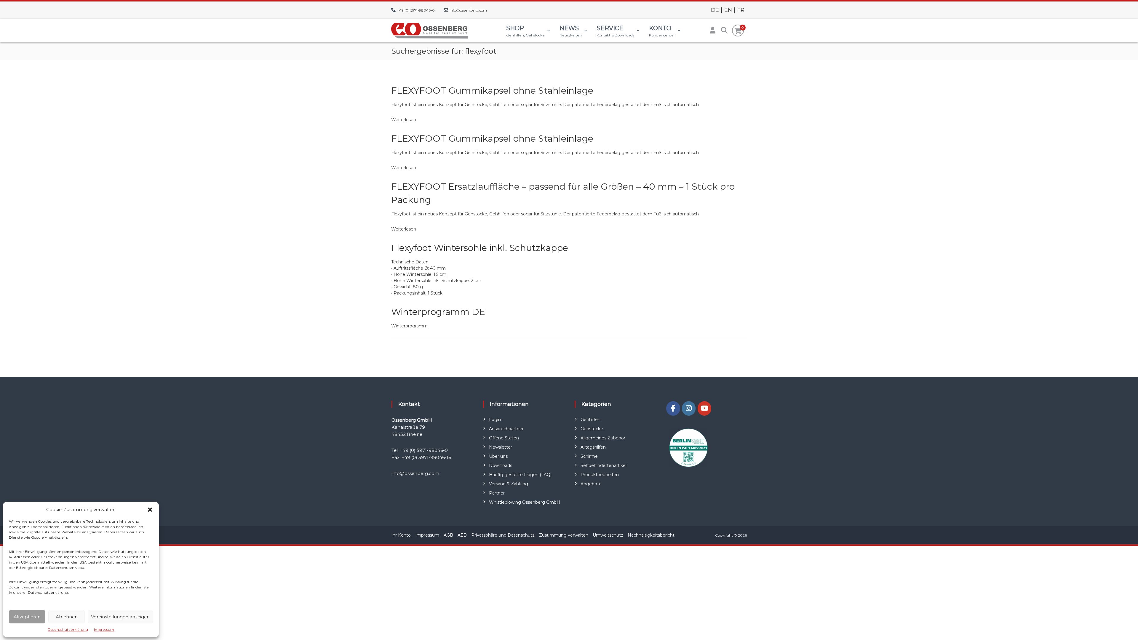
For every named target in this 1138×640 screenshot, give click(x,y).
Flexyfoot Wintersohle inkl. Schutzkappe (479, 247)
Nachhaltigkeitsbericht (651, 535)
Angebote (591, 484)
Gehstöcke (592, 428)
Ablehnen (67, 617)
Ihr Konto (401, 535)
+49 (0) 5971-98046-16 (426, 457)
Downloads (500, 465)
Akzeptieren (27, 617)
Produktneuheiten (600, 474)
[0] (738, 31)
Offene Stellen (504, 438)
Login (495, 419)
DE (715, 10)
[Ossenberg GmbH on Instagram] (689, 408)
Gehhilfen (590, 419)
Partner (497, 493)
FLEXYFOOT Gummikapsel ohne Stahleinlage (492, 90)
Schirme (589, 456)
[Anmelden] (712, 30)
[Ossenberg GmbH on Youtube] (704, 408)
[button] (150, 510)
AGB (448, 535)
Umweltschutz (608, 535)
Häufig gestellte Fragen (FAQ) (520, 474)
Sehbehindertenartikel (603, 465)
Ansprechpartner (506, 428)
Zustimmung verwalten (563, 535)
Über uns (498, 456)
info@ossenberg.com (468, 10)
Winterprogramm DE (438, 311)
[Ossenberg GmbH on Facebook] (673, 408)
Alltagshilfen (593, 447)
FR (740, 10)
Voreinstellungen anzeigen (120, 617)
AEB (462, 535)
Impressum (104, 629)
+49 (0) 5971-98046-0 (416, 10)
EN (728, 10)
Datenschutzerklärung (68, 629)
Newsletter (500, 447)
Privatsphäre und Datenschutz (503, 535)
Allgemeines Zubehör (603, 438)
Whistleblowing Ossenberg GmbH (524, 502)
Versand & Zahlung (508, 484)
